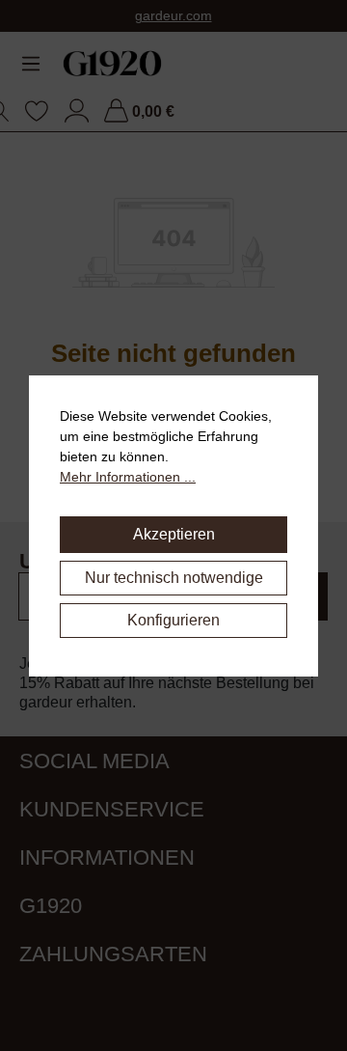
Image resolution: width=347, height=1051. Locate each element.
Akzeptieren (174, 534)
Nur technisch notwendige (174, 577)
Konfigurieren (173, 620)
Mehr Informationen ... (128, 476)
